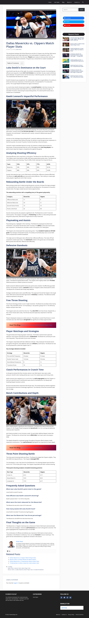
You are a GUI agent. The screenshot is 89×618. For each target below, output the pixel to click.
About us (58, 614)
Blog (63, 2)
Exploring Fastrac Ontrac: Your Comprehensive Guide (76, 66)
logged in (16, 583)
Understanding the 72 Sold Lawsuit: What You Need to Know (77, 50)
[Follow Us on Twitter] (64, 597)
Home (49, 2)
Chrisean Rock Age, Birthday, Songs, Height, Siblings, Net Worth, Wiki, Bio (77, 39)
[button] (83, 2)
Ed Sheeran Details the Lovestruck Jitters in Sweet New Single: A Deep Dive (76, 71)
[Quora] (9, 551)
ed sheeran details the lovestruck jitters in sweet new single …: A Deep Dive (76, 55)
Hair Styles (56, 2)
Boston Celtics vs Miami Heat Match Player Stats (77, 44)
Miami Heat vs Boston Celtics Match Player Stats (36, 325)
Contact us (64, 614)
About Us (69, 2)
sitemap (64, 607)
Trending (10, 566)
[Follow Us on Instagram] (67, 597)
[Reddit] (7, 551)
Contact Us (77, 2)
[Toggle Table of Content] (21, 63)
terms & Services (79, 614)
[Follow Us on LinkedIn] (70, 597)
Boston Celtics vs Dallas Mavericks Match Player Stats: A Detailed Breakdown (26, 569)
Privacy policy (71, 614)
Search (81, 9)
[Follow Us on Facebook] (61, 597)
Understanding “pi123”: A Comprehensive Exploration (77, 60)
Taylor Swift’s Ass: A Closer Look (31, 448)
